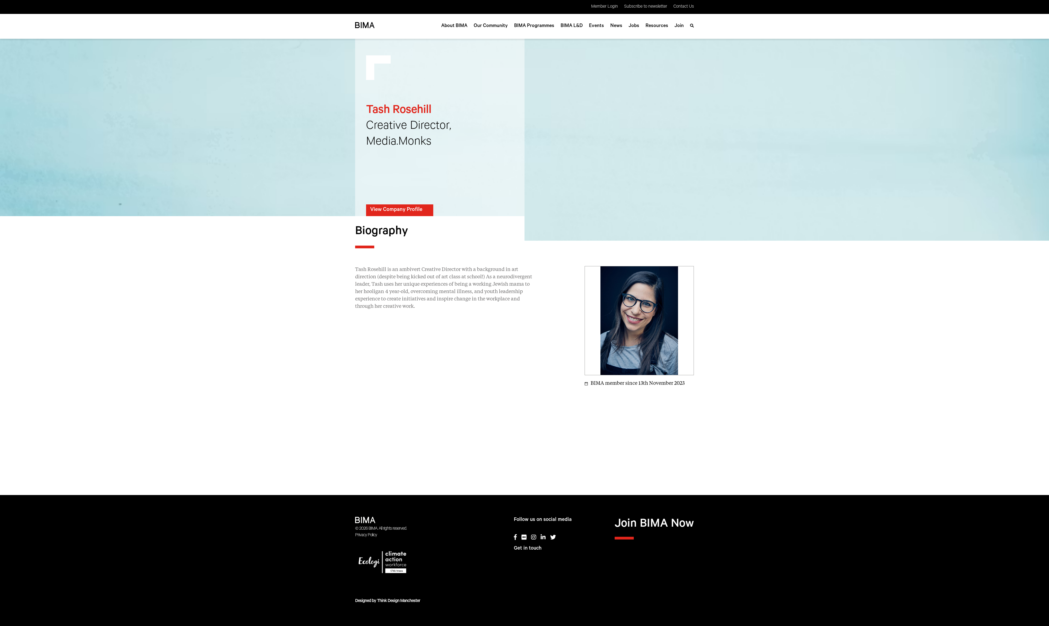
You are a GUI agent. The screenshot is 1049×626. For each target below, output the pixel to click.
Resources (657, 26)
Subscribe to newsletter (645, 6)
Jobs (634, 26)
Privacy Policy (366, 535)
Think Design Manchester (398, 601)
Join (679, 26)
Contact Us (683, 6)
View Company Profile (396, 210)
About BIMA (454, 26)
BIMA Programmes (534, 26)
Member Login (604, 6)
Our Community (491, 26)
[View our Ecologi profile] (402, 563)
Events (596, 26)
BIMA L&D (572, 26)
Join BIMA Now (654, 524)
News (616, 26)
